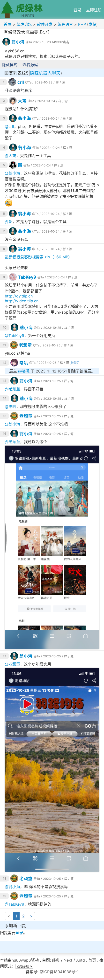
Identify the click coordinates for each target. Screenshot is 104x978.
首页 (7, 24)
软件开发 (44, 24)
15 (4, 416)
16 (4, 433)
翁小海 (17, 41)
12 (4, 363)
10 (5, 327)
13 (4, 381)
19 (4, 896)
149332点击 (60, 42)
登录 (77, 9)
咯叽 (23, 362)
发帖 (92, 24)
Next (68, 960)
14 (5, 398)
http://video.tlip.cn (21, 300)
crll (20, 82)
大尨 (22, 100)
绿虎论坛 (24, 24)
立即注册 (94, 9)
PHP (82, 24)
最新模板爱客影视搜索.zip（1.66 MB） (38, 257)
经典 (56, 960)
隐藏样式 (9, 64)
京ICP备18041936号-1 (59, 971)
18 (4, 878)
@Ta (29, 42)
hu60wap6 (21, 960)
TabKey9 (27, 277)
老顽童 (25, 345)
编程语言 (65, 24)
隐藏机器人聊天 (45, 73)
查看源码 (30, 64)
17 (4, 656)
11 (4, 345)
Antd (80, 960)
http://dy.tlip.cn (19, 296)
